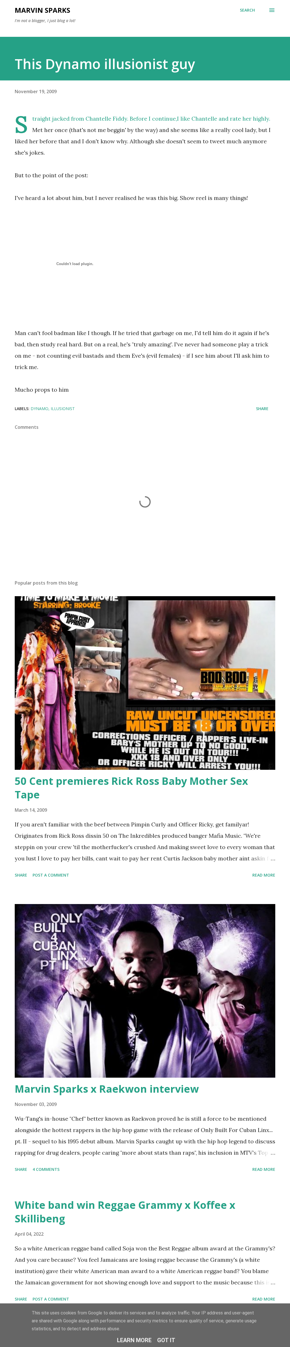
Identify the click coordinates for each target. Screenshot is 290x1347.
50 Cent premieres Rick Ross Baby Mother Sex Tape (131, 788)
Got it (166, 1340)
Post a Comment (51, 875)
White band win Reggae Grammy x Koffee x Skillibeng (125, 1211)
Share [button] (262, 408)
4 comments (46, 1169)
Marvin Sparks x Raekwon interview (107, 1089)
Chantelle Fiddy (106, 118)
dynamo (39, 408)
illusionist (63, 408)
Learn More (134, 1340)
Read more (263, 875)
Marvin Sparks (42, 10)
